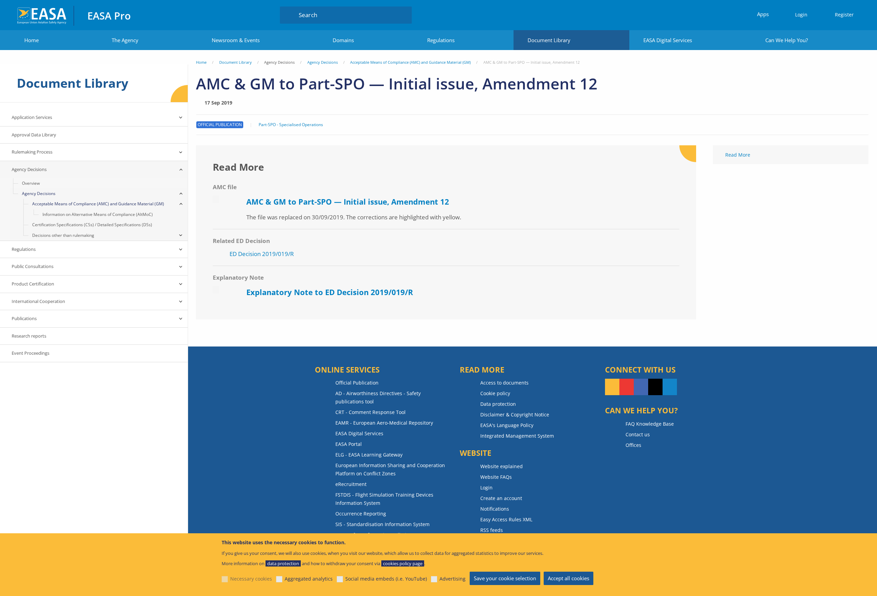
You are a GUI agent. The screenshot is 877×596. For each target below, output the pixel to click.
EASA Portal (348, 444)
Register (844, 14)
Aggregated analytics (309, 578)
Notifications (494, 509)
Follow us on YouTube (626, 387)
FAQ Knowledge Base (650, 424)
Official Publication (357, 382)
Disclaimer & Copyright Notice (514, 414)
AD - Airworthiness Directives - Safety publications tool (378, 397)
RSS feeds (491, 530)
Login (801, 14)
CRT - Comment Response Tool (370, 412)
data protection (283, 563)
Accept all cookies (568, 578)
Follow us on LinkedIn (670, 387)
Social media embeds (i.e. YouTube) (386, 578)
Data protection (498, 404)
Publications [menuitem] (24, 318)
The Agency (125, 40)
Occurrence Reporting (360, 513)
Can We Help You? (786, 40)
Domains (343, 40)
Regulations (441, 40)
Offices (633, 445)
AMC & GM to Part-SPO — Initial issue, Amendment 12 (347, 201)
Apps (763, 14)
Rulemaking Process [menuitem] (32, 152)
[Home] (42, 15)
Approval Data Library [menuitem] (34, 135)
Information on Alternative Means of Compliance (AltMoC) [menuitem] (97, 214)
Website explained (501, 466)
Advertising (453, 578)
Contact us (638, 434)
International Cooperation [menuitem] (38, 301)
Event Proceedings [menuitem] (30, 353)
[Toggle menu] (181, 117)
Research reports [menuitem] (29, 336)
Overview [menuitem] (31, 183)
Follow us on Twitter (655, 387)
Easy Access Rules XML (506, 519)
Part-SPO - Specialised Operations (291, 125)
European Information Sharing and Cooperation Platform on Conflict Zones (390, 469)
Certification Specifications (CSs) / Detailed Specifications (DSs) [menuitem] (92, 225)
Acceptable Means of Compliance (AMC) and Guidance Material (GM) (410, 62)
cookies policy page (402, 563)
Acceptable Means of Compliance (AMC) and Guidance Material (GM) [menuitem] (98, 204)
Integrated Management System (517, 436)
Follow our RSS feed (612, 387)
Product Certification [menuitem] (33, 284)
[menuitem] (798, 15)
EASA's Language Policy (506, 425)
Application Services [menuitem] (32, 117)
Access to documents (504, 382)
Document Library (549, 40)
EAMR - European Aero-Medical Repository (384, 422)
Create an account (501, 498)
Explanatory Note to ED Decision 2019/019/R (329, 292)
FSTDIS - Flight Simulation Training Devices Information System (384, 498)
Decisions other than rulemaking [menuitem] (63, 235)
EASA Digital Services (667, 40)
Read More (737, 154)
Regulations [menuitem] (24, 249)
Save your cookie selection (505, 578)
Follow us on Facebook (641, 387)
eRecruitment (351, 484)
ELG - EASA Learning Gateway (369, 454)
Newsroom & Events (236, 40)
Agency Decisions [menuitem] (29, 169)
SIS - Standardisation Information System (382, 524)
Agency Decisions (322, 62)
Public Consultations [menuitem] (32, 266)
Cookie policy (495, 393)
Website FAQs (496, 477)
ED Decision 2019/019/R (262, 254)
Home (31, 40)
